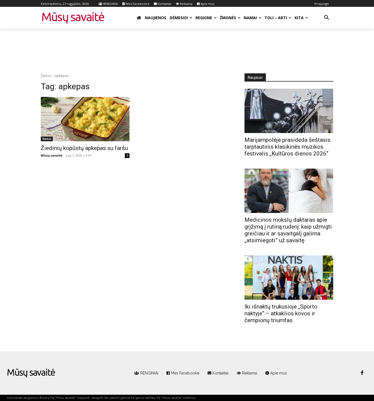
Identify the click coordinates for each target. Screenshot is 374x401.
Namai (46, 139)
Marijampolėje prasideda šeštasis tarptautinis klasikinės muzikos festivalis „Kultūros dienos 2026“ (287, 147)
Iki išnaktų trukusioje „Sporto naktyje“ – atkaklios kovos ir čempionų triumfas (280, 313)
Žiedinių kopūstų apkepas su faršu (84, 148)
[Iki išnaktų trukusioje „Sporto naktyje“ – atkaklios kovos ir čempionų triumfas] (288, 277)
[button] (326, 17)
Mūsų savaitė (51, 155)
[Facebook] (361, 373)
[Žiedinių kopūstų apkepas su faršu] (85, 119)
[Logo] (31, 373)
